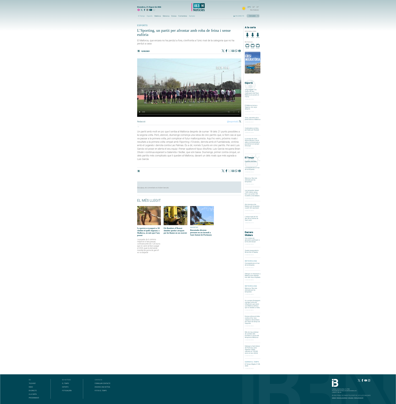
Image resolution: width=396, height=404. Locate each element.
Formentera (182, 16)
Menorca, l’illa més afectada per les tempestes (251, 180)
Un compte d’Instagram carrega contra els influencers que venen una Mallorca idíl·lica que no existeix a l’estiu (252, 304)
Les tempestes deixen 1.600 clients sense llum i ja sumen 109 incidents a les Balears (252, 193)
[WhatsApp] (236, 51)
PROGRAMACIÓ (34, 398)
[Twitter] (223, 51)
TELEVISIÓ (32, 383)
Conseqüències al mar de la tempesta (252, 168)
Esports (149, 16)
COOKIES (334, 397)
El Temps (141, 16)
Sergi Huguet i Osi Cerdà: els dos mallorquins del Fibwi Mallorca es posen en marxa (252, 93)
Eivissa (173, 16)
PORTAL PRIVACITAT (358, 397)
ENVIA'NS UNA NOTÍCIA (102, 387)
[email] (233, 51)
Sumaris (192, 16)
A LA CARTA (33, 394)
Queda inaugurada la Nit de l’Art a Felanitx (251, 251)
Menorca (166, 16)
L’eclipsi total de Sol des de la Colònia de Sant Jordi (251, 218)
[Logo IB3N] (198, 7)
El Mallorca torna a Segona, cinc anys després (251, 107)
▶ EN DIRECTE (239, 16)
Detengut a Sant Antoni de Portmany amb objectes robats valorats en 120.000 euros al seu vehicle (252, 349)
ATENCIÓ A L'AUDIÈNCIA (342, 397)
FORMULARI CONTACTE (102, 383)
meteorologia (251, 261)
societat (194, 227)
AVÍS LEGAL (350, 397)
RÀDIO (31, 387)
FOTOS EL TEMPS (101, 391)
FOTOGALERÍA (67, 391)
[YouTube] (150, 10)
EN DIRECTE (33, 391)
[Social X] (142, 10)
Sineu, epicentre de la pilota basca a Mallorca (252, 118)
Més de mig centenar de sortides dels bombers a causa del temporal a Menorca (252, 334)
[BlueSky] (154, 10)
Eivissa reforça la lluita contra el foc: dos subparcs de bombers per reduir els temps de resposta (252, 319)
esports (142, 25)
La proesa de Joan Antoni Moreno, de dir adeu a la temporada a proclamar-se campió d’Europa (252, 142)
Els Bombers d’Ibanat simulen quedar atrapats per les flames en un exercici (175, 230)
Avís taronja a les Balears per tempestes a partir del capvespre (252, 206)
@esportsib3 (232, 121)
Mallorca (157, 16)
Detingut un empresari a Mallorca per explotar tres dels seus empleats (252, 275)
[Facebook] (144, 10)
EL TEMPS (65, 383)
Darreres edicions (250, 161)
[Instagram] (147, 10)
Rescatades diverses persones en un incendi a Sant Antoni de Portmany (201, 232)
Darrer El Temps (252, 362)
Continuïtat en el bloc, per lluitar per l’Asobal (252, 129)
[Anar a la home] (139, 10)
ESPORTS (65, 387)
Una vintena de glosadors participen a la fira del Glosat (252, 240)
